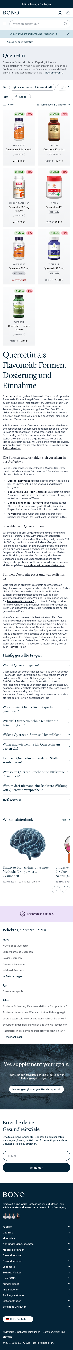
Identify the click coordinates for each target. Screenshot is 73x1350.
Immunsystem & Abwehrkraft (34, 87)
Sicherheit (8, 1336)
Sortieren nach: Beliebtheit (51, 104)
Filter (10, 104)
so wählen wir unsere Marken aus (44, 565)
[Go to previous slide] (56, 889)
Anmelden (36, 1167)
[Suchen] (65, 23)
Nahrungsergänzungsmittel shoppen (34, 1089)
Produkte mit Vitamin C (20, 601)
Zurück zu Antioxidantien (19, 41)
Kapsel (23, 96)
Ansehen (50, 33)
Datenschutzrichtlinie (54, 1331)
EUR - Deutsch (16, 1319)
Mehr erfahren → (54, 72)
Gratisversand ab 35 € (40, 913)
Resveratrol (16, 646)
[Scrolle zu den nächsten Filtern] (68, 87)
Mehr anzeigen (14, 976)
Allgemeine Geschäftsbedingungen (21, 1331)
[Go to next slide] (66, 889)
